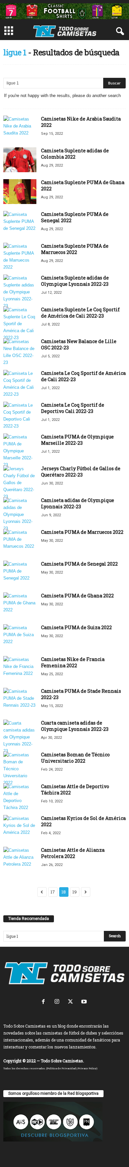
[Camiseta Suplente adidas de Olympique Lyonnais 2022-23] (19, 292)
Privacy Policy (87, 1068)
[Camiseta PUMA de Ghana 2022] (19, 604)
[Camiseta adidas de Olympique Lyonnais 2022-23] (19, 514)
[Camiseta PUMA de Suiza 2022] (19, 636)
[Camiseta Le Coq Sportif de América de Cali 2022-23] (19, 384)
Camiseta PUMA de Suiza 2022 (76, 627)
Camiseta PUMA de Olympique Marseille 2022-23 (77, 439)
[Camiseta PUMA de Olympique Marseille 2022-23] (19, 450)
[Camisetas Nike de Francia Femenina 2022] (19, 668)
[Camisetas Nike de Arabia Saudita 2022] (19, 128)
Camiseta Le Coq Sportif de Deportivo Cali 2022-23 (72, 408)
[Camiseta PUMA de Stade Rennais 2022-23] (19, 700)
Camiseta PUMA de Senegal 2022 (79, 564)
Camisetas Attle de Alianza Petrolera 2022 (73, 853)
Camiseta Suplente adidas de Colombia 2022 (75, 153)
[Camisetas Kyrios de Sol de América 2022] (19, 827)
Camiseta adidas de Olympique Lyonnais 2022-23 (77, 503)
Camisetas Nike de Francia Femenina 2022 (73, 662)
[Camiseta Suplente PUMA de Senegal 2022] (19, 223)
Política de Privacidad (61, 1068)
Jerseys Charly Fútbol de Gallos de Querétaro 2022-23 (80, 471)
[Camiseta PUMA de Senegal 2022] (19, 573)
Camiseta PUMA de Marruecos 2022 (82, 532)
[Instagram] (58, 1002)
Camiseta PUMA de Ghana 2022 (77, 595)
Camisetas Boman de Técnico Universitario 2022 (75, 757)
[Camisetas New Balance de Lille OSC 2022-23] (19, 352)
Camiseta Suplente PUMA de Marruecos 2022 (74, 249)
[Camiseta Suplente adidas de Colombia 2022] (19, 159)
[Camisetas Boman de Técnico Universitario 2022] (19, 768)
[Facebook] (45, 1002)
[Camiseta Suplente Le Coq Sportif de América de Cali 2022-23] (19, 323)
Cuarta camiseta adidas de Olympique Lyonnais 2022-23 (74, 726)
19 (74, 892)
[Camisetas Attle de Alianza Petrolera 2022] (19, 859)
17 (53, 892)
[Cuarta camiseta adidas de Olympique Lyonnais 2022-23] (19, 737)
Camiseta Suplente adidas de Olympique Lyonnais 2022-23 (75, 281)
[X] (72, 1002)
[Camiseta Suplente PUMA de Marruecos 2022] (19, 257)
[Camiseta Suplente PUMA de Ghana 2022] (19, 191)
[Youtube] (85, 1002)
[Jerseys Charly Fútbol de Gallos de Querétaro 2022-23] (19, 482)
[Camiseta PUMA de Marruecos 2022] (19, 541)
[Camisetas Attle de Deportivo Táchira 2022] (19, 797)
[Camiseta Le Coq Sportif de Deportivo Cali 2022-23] (19, 416)
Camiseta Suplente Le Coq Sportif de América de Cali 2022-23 (80, 312)
